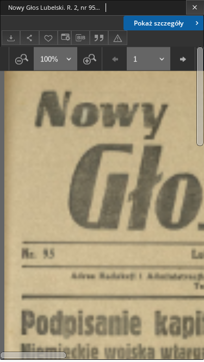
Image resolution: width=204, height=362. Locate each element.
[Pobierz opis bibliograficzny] (80, 38)
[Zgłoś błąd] (117, 37)
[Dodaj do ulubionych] (48, 37)
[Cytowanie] (99, 37)
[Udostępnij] (29, 37)
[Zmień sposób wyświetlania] (64, 37)
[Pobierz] (11, 37)
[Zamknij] (195, 7)
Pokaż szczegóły (158, 23)
